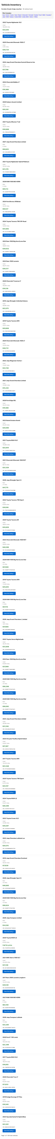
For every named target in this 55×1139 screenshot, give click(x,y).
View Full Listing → (9, 36)
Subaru (12, 16)
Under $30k (18, 16)
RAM (7, 16)
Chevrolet (25, 15)
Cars (4, 15)
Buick (19, 15)
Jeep (4, 16)
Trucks (12, 15)
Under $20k (25, 16)
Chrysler (31, 15)
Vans (16, 15)
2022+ (31, 16)
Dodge (36, 15)
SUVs (7, 15)
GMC (44, 15)
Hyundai (48, 15)
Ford (40, 15)
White (36, 16)
